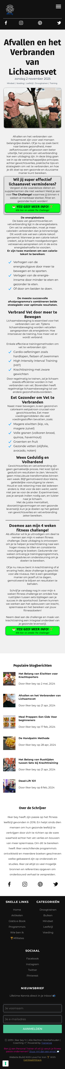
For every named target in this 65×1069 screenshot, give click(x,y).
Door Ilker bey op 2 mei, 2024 (37, 683)
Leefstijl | (30, 83)
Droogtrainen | (42, 83)
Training (53, 83)
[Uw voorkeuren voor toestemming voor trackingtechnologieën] (6, 1063)
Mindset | (11, 83)
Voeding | (20, 83)
